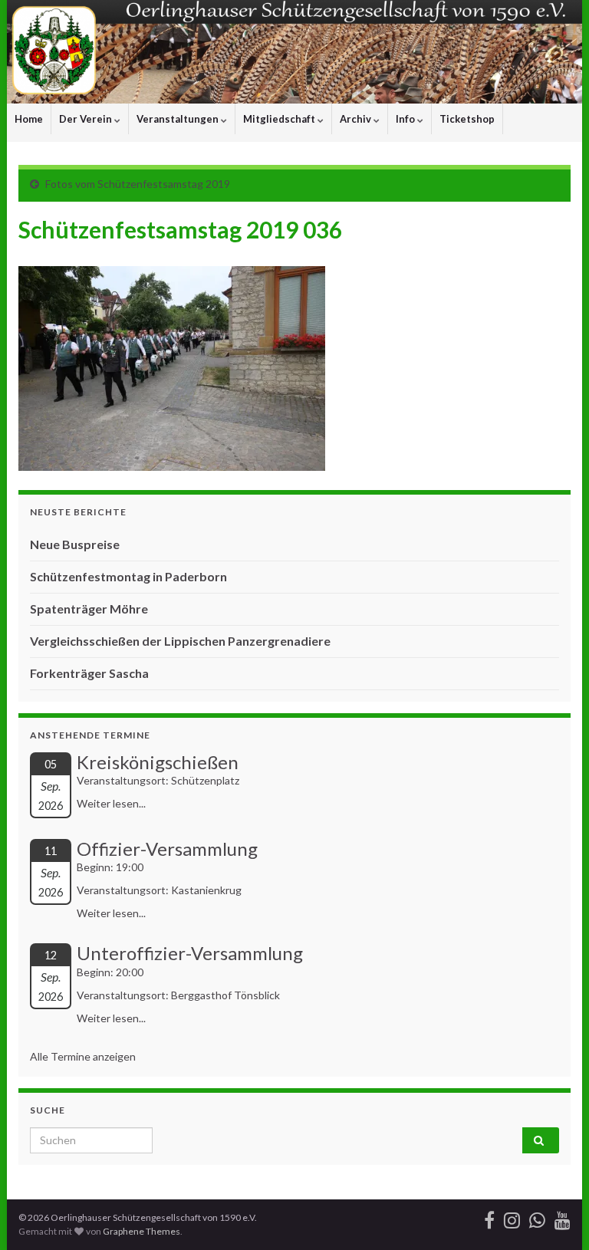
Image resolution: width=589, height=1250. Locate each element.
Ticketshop (467, 119)
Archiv (356, 119)
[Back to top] (554, 1215)
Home (29, 119)
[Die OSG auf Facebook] (489, 1217)
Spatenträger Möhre (89, 608)
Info (406, 119)
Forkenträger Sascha (89, 673)
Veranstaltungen (179, 119)
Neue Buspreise (75, 544)
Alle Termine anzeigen (83, 1056)
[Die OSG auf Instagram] (512, 1217)
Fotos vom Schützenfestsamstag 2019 (137, 183)
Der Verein (86, 119)
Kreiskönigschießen (158, 762)
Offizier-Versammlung (167, 848)
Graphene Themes (141, 1231)
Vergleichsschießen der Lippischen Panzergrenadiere (180, 640)
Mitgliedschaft (280, 119)
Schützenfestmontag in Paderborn (128, 576)
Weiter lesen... (111, 803)
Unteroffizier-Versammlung (190, 953)
